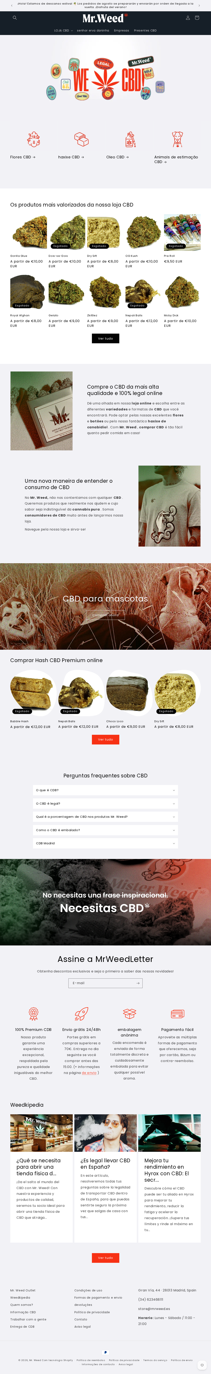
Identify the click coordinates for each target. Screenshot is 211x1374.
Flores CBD (20, 157)
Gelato (54, 315)
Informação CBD (23, 1312)
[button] (14, 17)
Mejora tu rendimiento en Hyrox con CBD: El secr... (166, 1170)
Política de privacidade (92, 1312)
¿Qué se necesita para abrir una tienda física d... (38, 1167)
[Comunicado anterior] (11, 5)
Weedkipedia (20, 1298)
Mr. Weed (35, 1360)
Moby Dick (171, 315)
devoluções (83, 1305)
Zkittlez (92, 315)
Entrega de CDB (22, 1327)
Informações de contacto (98, 1364)
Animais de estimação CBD (176, 159)
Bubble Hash (19, 721)
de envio (89, 1072)
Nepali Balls (133, 315)
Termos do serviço (155, 1360)
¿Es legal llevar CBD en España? (105, 1164)
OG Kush (131, 256)
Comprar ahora (105, 615)
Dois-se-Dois (58, 256)
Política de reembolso (91, 1360)
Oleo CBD (115, 157)
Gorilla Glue (18, 256)
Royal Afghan (19, 315)
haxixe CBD (69, 157)
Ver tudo (105, 338)
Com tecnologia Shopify (57, 1360)
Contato (80, 1319)
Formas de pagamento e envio (98, 1298)
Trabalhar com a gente (28, 1319)
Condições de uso (88, 1290)
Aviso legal (82, 1327)
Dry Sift (92, 256)
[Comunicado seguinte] (199, 5)
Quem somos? (21, 1305)
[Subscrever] (137, 983)
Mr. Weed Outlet (23, 1290)
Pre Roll (169, 256)
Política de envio (182, 1360)
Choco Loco (115, 721)
